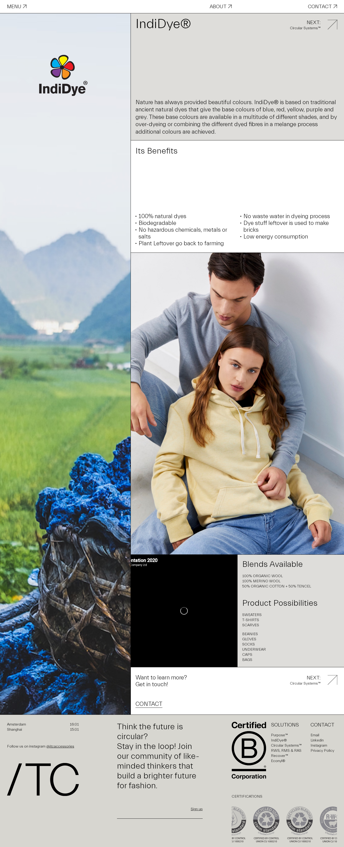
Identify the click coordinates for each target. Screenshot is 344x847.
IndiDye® (279, 740)
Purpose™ (279, 735)
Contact (320, 6)
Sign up (197, 809)
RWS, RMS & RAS (286, 750)
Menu (14, 6)
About (218, 6)
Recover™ (279, 756)
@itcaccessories (60, 746)
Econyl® (278, 761)
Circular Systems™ (286, 745)
